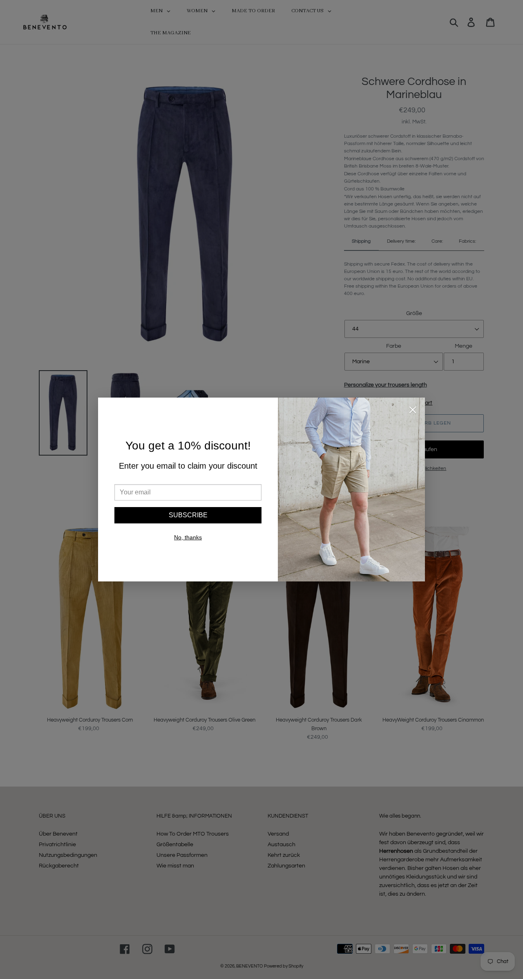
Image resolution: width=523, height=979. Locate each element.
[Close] (413, 411)
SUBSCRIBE (188, 515)
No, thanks (188, 537)
